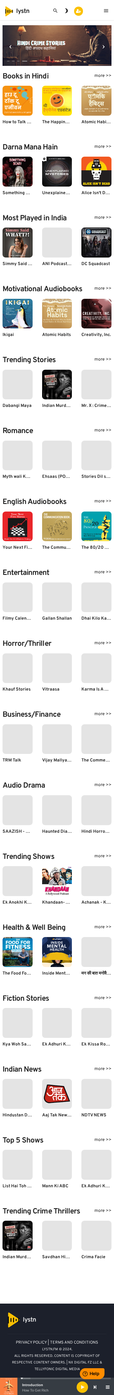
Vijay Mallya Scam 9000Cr (69, 760)
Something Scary (20, 193)
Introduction (32, 1385)
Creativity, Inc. (96, 335)
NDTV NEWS (93, 1115)
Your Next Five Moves (25, 547)
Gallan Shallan (57, 618)
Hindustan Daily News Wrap (31, 1115)
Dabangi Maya (17, 405)
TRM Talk (12, 760)
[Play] (82, 1387)
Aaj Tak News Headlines (66, 1115)
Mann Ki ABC (55, 1186)
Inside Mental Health (63, 973)
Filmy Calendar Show (24, 618)
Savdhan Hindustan (62, 1257)
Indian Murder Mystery (65, 405)
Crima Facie (93, 1257)
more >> (102, 75)
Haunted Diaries (58, 831)
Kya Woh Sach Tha (21, 1044)
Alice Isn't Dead (97, 193)
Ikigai (8, 335)
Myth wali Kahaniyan (24, 476)
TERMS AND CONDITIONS (74, 1343)
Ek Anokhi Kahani (21, 902)
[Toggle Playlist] (107, 1387)
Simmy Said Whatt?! (23, 264)
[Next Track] (95, 1387)
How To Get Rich (35, 1390)
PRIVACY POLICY (31, 1343)
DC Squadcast (95, 264)
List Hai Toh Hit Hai (22, 1186)
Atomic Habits (56, 335)
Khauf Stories (17, 689)
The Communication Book (68, 547)
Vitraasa (51, 689)
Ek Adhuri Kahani (60, 1044)
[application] (57, 1387)
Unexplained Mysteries (65, 193)
